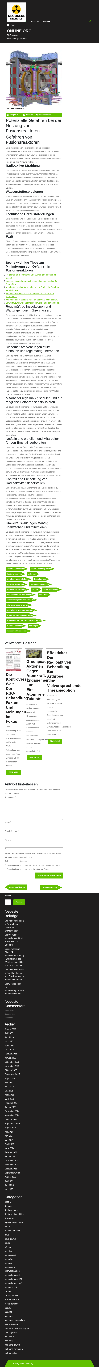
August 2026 (10, 1029)
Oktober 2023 (11, 1169)
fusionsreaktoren (14, 574)
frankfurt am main (12, 1231)
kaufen (8, 1291)
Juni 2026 (9, 1037)
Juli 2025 (9, 1082)
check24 (8, 1202)
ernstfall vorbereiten (16, 569)
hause (7, 1243)
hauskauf (9, 1251)
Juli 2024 (9, 1132)
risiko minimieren (51, 589)
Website (8, 840)
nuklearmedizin (12, 1300)
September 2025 (12, 1074)
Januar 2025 (10, 1107)
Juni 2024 (9, 1136)
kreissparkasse (11, 1295)
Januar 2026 (10, 1058)
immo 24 (9, 1259)
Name (8, 822)
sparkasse (9, 1316)
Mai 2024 (9, 1140)
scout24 (8, 1312)
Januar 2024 (10, 1156)
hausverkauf (10, 1255)
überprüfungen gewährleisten (20, 615)
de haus (8, 1206)
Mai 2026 (9, 1041)
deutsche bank (11, 1210)
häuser (8, 1247)
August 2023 (10, 1177)
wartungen (33, 626)
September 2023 (12, 1173)
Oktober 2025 (11, 1070)
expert (7, 1226)
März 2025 (9, 1099)
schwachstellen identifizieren (20, 595)
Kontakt (46, 22)
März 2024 (9, 1148)
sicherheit (43, 595)
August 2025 (10, 1078)
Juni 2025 (9, 1087)
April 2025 (9, 1095)
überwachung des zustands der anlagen (25, 620)
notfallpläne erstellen (39, 584)
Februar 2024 (11, 1152)
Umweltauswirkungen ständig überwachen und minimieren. (33, 303)
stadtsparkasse (11, 1324)
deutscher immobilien (14, 1214)
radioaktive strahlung (16, 589)
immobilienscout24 (13, 1279)
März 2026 (9, 1050)
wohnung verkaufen (14, 1349)
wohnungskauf (11, 1353)
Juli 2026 (9, 1033)
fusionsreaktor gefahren (41, 569)
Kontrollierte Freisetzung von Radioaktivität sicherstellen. (32, 300)
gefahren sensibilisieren (18, 579)
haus (7, 1235)
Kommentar (10, 797)
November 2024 (12, 1115)
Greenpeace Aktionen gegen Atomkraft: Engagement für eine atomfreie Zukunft (38, 680)
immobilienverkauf (13, 1283)
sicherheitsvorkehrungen (18, 605)
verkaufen (9, 1337)
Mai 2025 (9, 1091)
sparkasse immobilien (15, 1320)
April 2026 (9, 1045)
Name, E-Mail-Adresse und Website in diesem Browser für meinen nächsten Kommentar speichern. (33, 855)
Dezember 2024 (12, 1111)
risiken (35, 589)
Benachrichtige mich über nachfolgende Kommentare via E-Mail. (34, 865)
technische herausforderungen (21, 610)
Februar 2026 (11, 1054)
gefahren (32, 574)
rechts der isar (11, 1304)
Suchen (8, 895)
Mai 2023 (9, 1189)
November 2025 (12, 1066)
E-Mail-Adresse (12, 831)
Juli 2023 (9, 1181)
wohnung (9, 1341)
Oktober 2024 (11, 1119)
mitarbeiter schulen (15, 584)
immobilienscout (12, 1275)
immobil (8, 1263)
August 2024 (10, 1128)
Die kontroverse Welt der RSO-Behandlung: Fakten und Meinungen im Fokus (17, 697)
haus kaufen (10, 1239)
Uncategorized (15, 108)
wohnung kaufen (12, 1345)
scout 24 (8, 1308)
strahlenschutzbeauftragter (17, 1328)
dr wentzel (9, 1218)
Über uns (35, 22)
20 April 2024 (15, 115)
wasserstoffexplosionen (18, 631)
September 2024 (12, 1123)
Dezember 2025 (12, 1062)
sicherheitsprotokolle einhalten (21, 600)
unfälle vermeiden (15, 626)
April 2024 (9, 1144)
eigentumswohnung (14, 1222)
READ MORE (15, 773)
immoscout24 (11, 1287)
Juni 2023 (9, 1185)
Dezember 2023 (12, 1160)
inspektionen (40, 579)
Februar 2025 (11, 1103)
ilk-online (29, 115)
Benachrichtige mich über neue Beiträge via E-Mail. (28, 869)
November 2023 (12, 1164)
